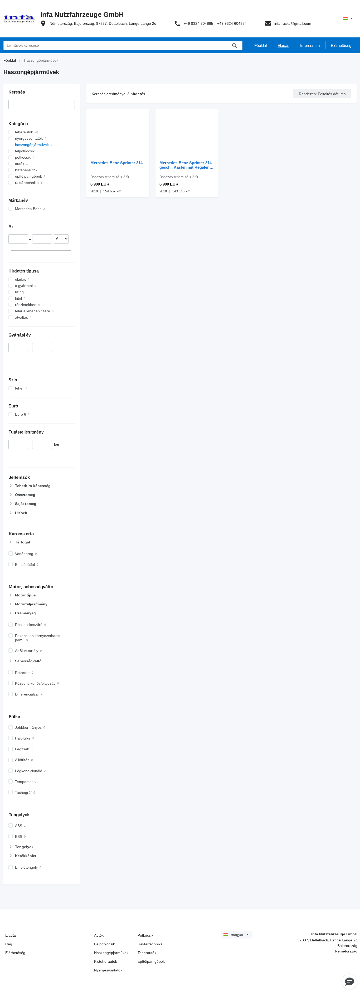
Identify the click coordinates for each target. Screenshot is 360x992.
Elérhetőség (15, 953)
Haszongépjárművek (111, 953)
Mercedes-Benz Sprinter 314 (116, 163)
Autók (99, 935)
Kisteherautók (105, 961)
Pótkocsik (145, 935)
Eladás (11, 935)
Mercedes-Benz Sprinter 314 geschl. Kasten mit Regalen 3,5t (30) (185, 165)
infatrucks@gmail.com (292, 23)
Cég (8, 944)
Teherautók (147, 953)
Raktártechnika (150, 944)
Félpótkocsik (104, 944)
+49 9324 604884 (232, 23)
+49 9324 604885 (198, 23)
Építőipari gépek (151, 961)
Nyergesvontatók (108, 970)
